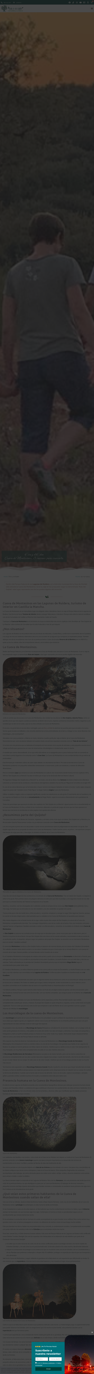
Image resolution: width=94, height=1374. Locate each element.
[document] (47, 687)
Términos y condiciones (49, 1363)
